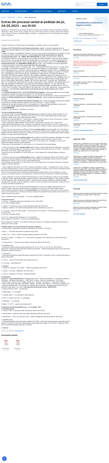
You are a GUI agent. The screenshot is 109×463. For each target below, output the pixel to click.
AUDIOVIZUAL (62, 11)
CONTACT (75, 11)
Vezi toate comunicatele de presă (83, 130)
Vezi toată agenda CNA (80, 180)
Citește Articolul (78, 41)
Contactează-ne (19, 330)
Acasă (3, 17)
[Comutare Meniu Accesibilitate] (4, 458)
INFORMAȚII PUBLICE (21, 11)
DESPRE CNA (5, 11)
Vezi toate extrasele (79, 213)
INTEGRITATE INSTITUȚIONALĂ (42, 11)
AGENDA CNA (11, 17)
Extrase (20, 17)
